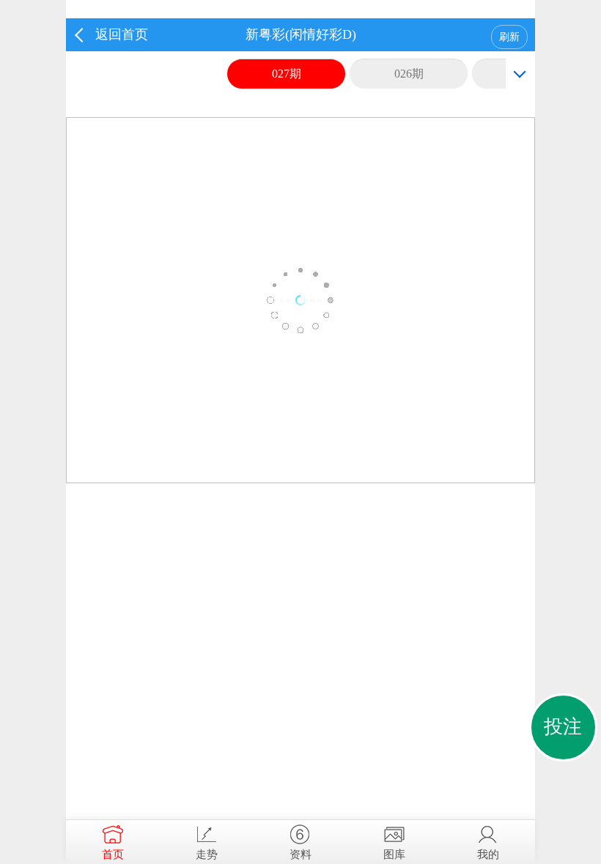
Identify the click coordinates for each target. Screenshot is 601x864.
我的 (488, 854)
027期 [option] (286, 73)
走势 (207, 854)
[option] (300, 300)
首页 (113, 854)
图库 (394, 854)
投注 (563, 726)
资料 (300, 854)
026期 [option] (409, 73)
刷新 (509, 36)
